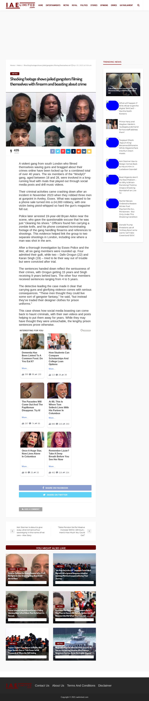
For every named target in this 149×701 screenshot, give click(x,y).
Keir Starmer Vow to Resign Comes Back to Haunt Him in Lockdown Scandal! (128, 165)
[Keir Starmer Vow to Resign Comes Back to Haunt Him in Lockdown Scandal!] (112, 164)
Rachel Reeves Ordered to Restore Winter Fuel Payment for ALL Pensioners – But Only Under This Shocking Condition (128, 209)
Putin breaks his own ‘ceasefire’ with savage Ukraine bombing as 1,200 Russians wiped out (122, 90)
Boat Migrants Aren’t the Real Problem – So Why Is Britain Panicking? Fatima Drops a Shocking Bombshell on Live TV (128, 185)
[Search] (138, 5)
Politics (84, 5)
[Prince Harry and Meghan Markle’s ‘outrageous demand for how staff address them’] (112, 124)
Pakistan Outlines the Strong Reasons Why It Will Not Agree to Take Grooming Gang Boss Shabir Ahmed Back (26, 576)
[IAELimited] (20, 5)
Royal (74, 5)
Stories (94, 5)
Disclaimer (105, 685)
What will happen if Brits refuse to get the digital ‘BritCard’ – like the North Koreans (129, 108)
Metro (66, 5)
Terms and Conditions (81, 685)
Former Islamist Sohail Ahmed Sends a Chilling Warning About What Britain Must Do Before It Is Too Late (26, 613)
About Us (58, 685)
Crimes (114, 5)
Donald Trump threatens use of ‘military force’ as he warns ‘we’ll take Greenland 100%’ (128, 230)
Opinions (104, 5)
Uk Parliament (126, 5)
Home (40, 5)
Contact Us (42, 685)
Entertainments (53, 5)
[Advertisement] (74, 32)
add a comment (31, 509)
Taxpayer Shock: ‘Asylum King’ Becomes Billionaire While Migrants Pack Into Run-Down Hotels (128, 147)
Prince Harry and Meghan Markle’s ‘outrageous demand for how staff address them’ (128, 126)
